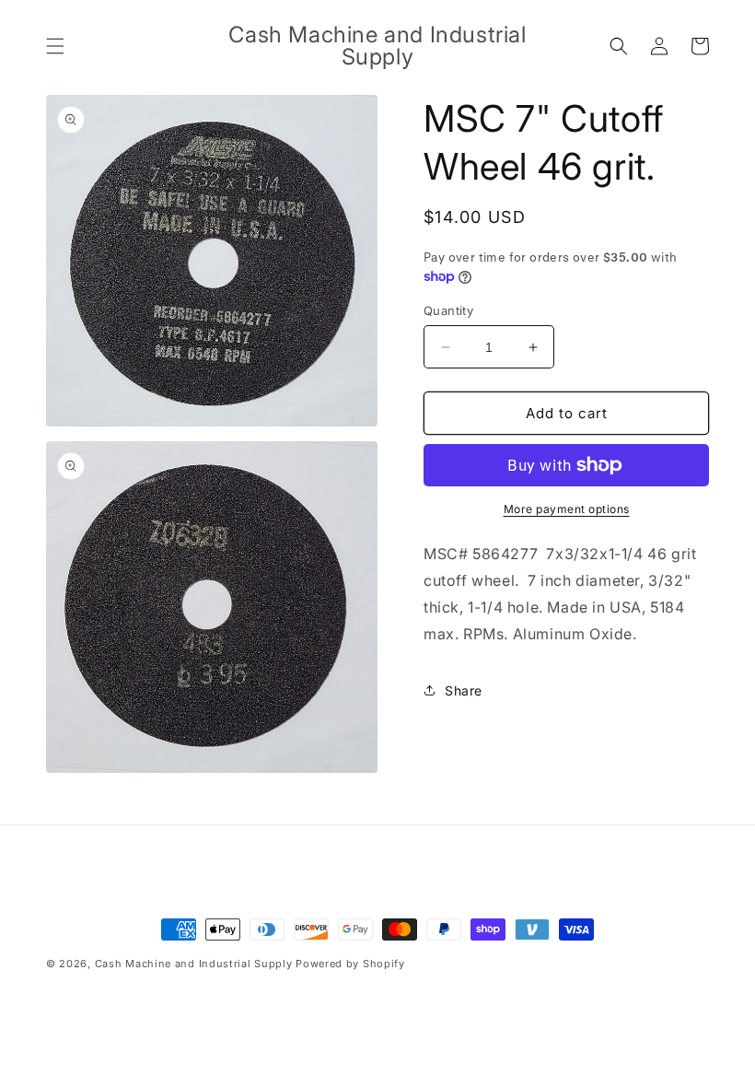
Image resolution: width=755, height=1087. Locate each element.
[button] (55, 46)
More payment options (567, 509)
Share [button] (463, 690)
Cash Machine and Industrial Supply (194, 963)
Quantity (448, 310)
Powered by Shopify (350, 963)
